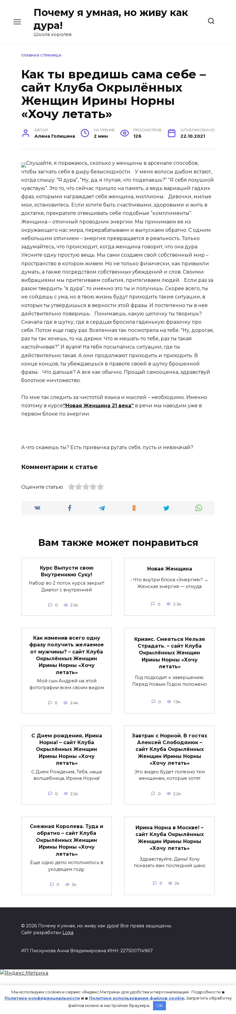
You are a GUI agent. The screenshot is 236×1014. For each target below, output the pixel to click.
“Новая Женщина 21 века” (98, 405)
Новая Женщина (169, 569)
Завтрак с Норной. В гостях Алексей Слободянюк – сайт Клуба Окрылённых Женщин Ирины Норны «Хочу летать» (169, 749)
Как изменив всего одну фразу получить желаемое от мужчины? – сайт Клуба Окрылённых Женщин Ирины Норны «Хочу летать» (66, 655)
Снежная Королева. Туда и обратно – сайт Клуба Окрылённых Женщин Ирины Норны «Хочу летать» (66, 840)
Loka (67, 932)
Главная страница (41, 55)
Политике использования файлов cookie (136, 998)
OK (159, 1005)
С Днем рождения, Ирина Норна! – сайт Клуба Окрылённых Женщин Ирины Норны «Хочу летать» (66, 749)
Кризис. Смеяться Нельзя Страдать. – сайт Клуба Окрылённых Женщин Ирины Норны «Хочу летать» (169, 652)
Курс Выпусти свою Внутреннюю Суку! (66, 571)
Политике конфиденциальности (42, 998)
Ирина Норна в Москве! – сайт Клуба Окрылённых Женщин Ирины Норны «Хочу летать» (170, 837)
